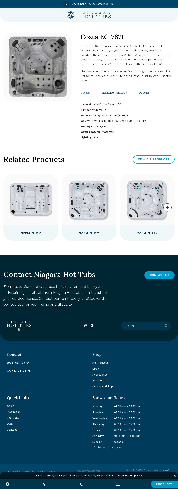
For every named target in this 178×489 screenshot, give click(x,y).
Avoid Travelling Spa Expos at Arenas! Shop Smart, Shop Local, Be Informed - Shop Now (89, 475)
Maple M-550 (89, 232)
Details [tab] (85, 92)
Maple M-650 (147, 232)
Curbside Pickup (102, 386)
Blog (10, 423)
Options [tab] (144, 92)
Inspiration (14, 412)
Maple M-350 (31, 232)
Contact (12, 429)
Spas (95, 368)
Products (164, 484)
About (10, 406)
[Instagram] (86, 325)
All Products (100, 362)
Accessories (100, 374)
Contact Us (159, 275)
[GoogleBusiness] (92, 325)
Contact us (17, 370)
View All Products (153, 159)
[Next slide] (167, 207)
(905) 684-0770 (18, 362)
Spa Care (13, 417)
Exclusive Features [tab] (114, 92)
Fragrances (99, 380)
